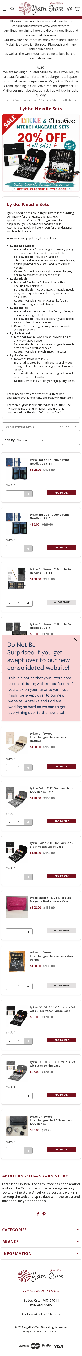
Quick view (41, 477)
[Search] (12, 9)
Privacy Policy (29, 1331)
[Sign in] (69, 9)
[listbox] (31, 440)
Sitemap (53, 1331)
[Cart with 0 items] (77, 9)
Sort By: (10, 440)
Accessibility (42, 1331)
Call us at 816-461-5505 (41, 1314)
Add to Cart (62, 492)
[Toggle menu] (4, 8)
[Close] (75, 639)
